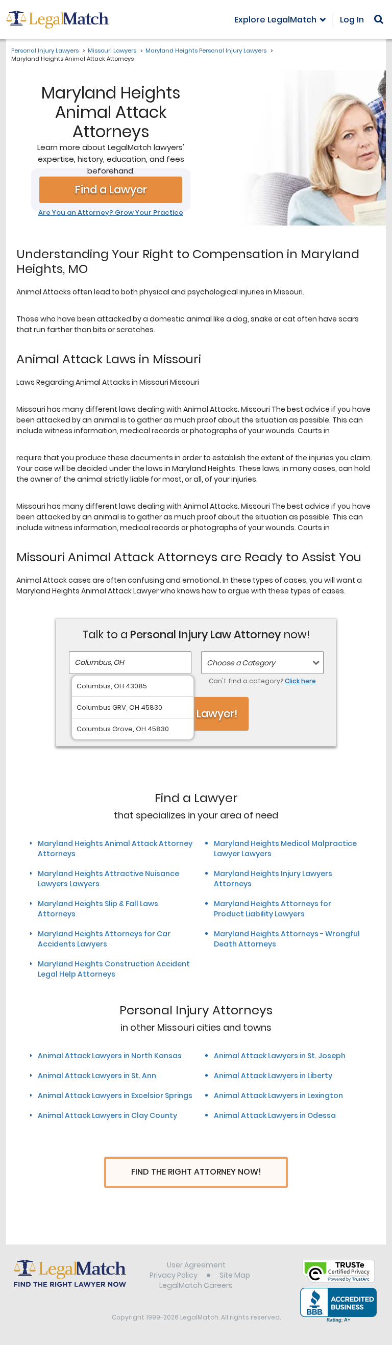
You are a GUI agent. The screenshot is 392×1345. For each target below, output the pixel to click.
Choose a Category (241, 663)
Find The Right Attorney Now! (196, 1172)
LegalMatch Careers (196, 1285)
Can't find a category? (262, 681)
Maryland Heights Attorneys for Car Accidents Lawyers (104, 939)
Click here (300, 681)
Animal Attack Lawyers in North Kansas (110, 1056)
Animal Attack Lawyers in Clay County (107, 1115)
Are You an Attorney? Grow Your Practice (110, 212)
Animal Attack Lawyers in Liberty (273, 1075)
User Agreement (196, 1265)
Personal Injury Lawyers (45, 50)
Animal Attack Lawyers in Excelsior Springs (115, 1095)
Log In (352, 20)
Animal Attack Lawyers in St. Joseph (280, 1056)
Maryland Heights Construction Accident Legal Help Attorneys (114, 969)
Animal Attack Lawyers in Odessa (275, 1115)
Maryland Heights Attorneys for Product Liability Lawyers (272, 909)
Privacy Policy (174, 1275)
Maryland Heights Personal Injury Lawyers (205, 50)
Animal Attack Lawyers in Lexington (278, 1095)
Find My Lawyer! (196, 713)
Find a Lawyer (111, 189)
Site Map (234, 1275)
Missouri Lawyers (112, 50)
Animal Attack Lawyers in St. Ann (97, 1075)
